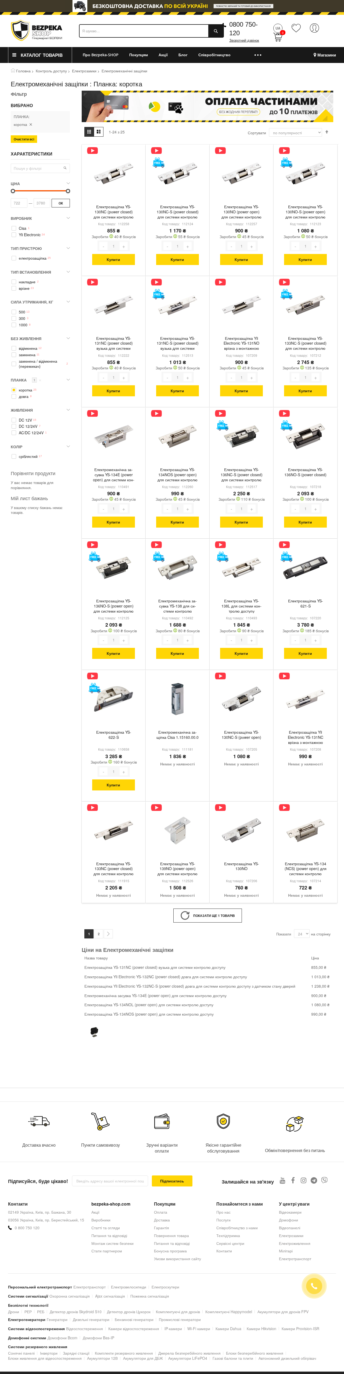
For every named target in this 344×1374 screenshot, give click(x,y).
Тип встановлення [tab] (31, 272)
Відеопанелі (289, 1227)
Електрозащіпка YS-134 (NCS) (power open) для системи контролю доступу (306, 869)
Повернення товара (171, 1235)
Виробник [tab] (21, 218)
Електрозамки (84, 70)
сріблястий (28, 456)
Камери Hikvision (261, 1328)
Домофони (288, 1220)
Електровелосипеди (128, 1287)
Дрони (13, 1311)
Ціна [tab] (15, 183)
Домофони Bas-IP (98, 1337)
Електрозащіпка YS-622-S (113, 735)
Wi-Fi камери (198, 1328)
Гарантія (161, 1227)
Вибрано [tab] (22, 105)
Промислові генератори (180, 1319)
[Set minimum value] (68, 191)
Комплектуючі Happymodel (228, 1311)
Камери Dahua (228, 1328)
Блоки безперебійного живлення (254, 1353)
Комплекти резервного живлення (124, 1353)
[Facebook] (293, 1180)
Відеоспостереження (84, 1328)
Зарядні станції (76, 1353)
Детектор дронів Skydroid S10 (76, 1311)
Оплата (160, 1212)
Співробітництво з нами (237, 1227)
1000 (23, 324)
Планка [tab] (26, 380)
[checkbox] (40, 228)
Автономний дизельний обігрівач (287, 1358)
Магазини (326, 55)
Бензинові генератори (134, 1319)
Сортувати (257, 132)
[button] (65, 168)
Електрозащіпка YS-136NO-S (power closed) (305, 472)
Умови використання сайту (177, 1258)
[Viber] (324, 1180)
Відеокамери (290, 1212)
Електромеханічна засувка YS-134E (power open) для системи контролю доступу (113, 475)
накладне (27, 281)
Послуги (223, 1220)
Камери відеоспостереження (133, 1328)
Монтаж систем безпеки (112, 1243)
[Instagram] (303, 1180)
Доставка (162, 1220)
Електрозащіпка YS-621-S (305, 603)
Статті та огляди (105, 1227)
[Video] (92, 150)
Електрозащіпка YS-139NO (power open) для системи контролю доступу (177, 869)
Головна (23, 70)
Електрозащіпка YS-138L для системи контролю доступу (241, 606)
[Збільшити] (124, 246)
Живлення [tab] (22, 410)
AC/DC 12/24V (31, 432)
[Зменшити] (103, 246)
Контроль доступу (51, 70)
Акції (95, 1212)
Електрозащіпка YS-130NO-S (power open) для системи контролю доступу (305, 212)
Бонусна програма (170, 1250)
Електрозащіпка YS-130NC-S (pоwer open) (241, 735)
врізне (24, 288)
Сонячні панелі (21, 1353)
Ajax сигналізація (110, 1296)
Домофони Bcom (62, 1337)
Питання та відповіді (109, 1235)
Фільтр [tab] (19, 93)
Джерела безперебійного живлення (189, 1353)
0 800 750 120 (27, 1227)
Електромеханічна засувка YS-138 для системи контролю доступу (177, 606)
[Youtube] (282, 1180)
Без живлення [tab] (26, 338)
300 (22, 318)
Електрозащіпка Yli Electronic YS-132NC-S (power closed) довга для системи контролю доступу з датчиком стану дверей (189, 986)
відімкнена (28, 348)
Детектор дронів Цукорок (128, 1311)
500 (22, 312)
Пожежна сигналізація (149, 1296)
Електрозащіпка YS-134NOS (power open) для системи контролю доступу (177, 475)
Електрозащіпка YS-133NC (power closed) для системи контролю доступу (114, 869)
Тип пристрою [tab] (26, 248)
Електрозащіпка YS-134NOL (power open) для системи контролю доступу (148, 1004)
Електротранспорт (295, 1258)
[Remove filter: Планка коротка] (30, 124)
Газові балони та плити (233, 1358)
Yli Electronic (30, 234)
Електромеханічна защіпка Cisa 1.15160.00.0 (177, 735)
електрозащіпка (32, 258)
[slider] (172, 6)
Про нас (223, 1212)
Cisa (22, 228)
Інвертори (49, 1353)
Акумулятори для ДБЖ (143, 1358)
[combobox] (151, 31)
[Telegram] (314, 1180)
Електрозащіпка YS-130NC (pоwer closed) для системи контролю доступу (114, 212)
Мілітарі (286, 1250)
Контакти (224, 1250)
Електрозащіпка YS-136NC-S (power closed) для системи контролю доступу (242, 475)
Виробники (100, 1220)
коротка (25, 390)
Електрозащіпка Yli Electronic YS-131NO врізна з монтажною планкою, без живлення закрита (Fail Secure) (241, 344)
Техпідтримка (228, 1235)
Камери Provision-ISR (300, 1328)
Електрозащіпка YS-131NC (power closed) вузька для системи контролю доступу (114, 344)
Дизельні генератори (91, 1319)
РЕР (28, 1311)
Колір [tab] (16, 446)
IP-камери (173, 1328)
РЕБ (40, 1311)
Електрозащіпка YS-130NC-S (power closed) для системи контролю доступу (178, 212)
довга (23, 396)
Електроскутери (165, 1287)
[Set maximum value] (13, 191)
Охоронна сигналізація (69, 1296)
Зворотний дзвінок (244, 40)
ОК (61, 203)
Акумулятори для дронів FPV (283, 1311)
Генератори (57, 1319)
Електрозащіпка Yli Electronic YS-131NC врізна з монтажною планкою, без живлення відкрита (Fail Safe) (305, 738)
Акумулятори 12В (102, 1358)
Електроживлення (294, 1243)
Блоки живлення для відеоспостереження (45, 1358)
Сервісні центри (230, 1243)
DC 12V (25, 420)
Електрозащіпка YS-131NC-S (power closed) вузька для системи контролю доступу (178, 344)
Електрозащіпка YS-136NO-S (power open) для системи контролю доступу (114, 606)
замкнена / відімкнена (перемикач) (38, 364)
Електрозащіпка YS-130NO (241, 866)
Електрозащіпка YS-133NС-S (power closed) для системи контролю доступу (306, 344)
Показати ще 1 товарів (214, 915)
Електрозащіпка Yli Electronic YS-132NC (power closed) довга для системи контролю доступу (165, 976)
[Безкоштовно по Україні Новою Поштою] (158, 162)
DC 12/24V (28, 426)
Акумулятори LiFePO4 (187, 1358)
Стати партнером (106, 1250)
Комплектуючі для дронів (178, 1311)
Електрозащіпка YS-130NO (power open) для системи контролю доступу (241, 212)
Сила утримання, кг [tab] (32, 302)
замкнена (27, 354)
